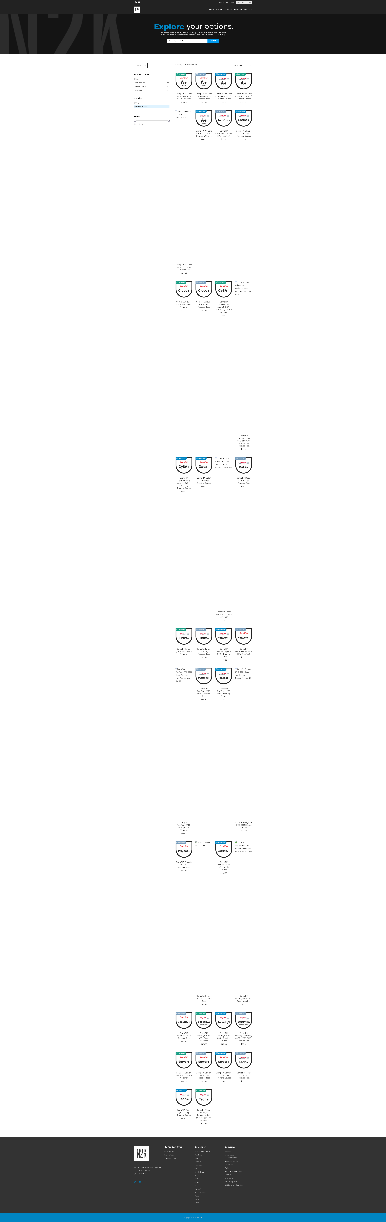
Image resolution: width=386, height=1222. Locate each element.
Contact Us (229, 1165)
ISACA (197, 1175)
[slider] (135, 121)
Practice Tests (169, 1155)
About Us (228, 1151)
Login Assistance (232, 1158)
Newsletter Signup (231, 1161)
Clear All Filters (141, 65)
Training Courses (170, 1158)
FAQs (226, 1168)
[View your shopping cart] (223, 2)
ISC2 (196, 1179)
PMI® (197, 1199)
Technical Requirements (233, 1171)
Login (220, 2)
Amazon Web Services (202, 1151)
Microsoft (198, 1189)
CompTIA (198, 1162)
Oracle (197, 1196)
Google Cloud (199, 1172)
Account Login (230, 1155)
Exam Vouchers (169, 1151)
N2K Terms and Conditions (234, 1185)
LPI (196, 1186)
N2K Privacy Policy (231, 1182)
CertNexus (198, 1155)
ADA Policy (229, 1175)
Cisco (196, 1158)
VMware (197, 1203)
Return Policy (229, 1178)
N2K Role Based (200, 1192)
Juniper (197, 1182)
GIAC (196, 1169)
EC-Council (198, 1165)
